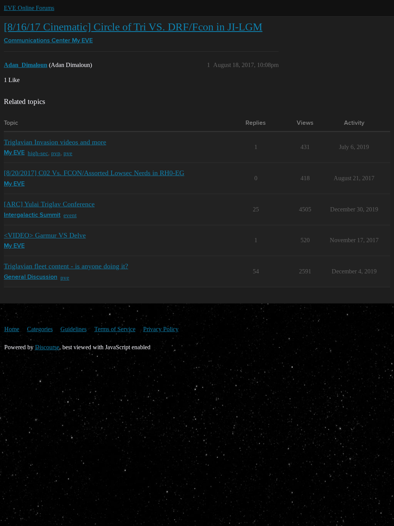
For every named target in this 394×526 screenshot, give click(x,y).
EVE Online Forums (29, 8)
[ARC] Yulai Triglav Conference (49, 204)
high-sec (38, 153)
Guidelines (73, 329)
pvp (55, 153)
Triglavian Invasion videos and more (55, 142)
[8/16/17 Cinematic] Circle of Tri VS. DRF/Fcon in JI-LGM (133, 27)
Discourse (47, 347)
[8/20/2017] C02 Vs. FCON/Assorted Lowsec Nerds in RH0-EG (94, 173)
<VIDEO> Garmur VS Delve (45, 235)
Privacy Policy (161, 329)
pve (67, 153)
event (70, 215)
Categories (40, 329)
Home (11, 329)
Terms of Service (114, 329)
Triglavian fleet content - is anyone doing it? (66, 266)
